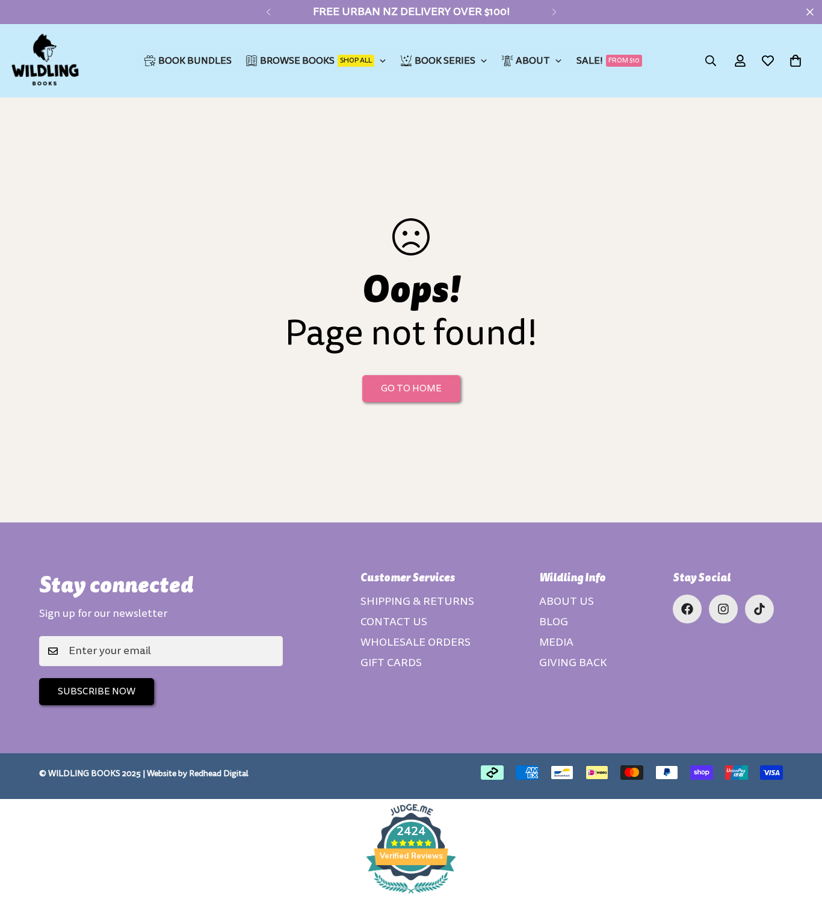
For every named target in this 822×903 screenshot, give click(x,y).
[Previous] (268, 12)
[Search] (710, 60)
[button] (795, 61)
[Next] (553, 12)
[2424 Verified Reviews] (411, 895)
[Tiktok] (759, 609)
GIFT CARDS (391, 662)
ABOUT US (566, 601)
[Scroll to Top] (798, 837)
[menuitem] (188, 61)
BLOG (553, 621)
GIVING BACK (573, 662)
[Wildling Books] (45, 60)
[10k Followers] (723, 609)
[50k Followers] (687, 609)
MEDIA (556, 642)
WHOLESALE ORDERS (415, 642)
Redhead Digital (219, 773)
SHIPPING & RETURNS (417, 601)
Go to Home (411, 388)
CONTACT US (393, 621)
